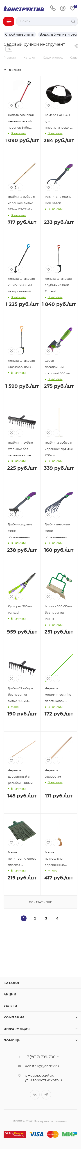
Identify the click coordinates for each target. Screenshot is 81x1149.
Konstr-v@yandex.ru (42, 1066)
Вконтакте (35, 1094)
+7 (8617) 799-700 (40, 1057)
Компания (14, 1017)
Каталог (12, 983)
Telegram (46, 1094)
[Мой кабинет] (62, 8)
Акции (10, 994)
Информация (17, 1029)
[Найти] (73, 21)
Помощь (12, 1040)
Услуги (10, 1006)
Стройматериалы (19, 34)
